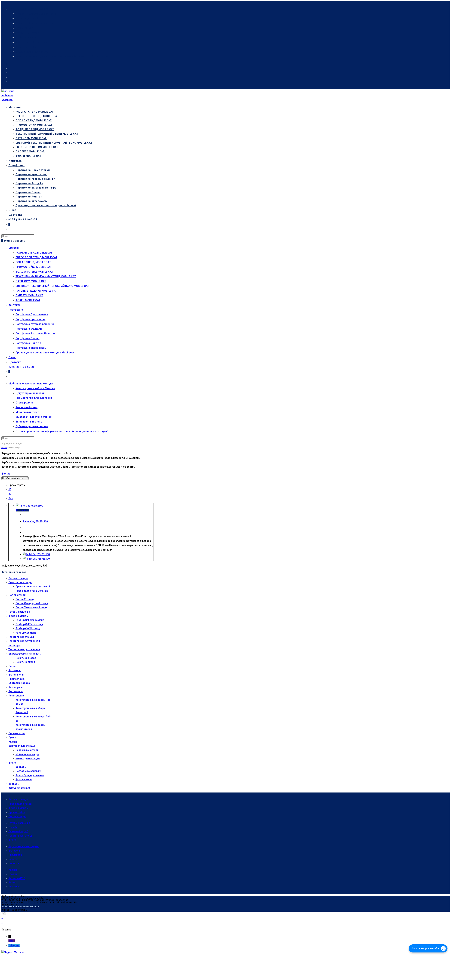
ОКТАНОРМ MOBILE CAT (31, 281)
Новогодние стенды (28, 758)
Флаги (12, 762)
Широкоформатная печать (24, 653)
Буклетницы (15, 691)
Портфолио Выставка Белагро (35, 333)
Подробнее (22, 510)
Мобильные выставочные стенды (30, 9)
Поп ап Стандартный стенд (32, 603)
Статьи (12, 874)
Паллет (12, 666)
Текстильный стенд (20, 835)
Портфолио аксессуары (31, 347)
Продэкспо (15, 854)
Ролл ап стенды (18, 578)
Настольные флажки (28, 771)
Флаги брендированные (30, 775)
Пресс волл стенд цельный (32, 590)
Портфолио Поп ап (27, 338)
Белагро (13, 859)
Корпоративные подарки (23, 846)
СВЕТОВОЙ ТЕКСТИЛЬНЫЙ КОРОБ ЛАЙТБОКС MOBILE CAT (52, 286)
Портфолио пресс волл (30, 319)
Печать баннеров (26, 657)
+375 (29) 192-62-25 (21, 366)
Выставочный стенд (29, 47)
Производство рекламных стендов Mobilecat (45, 352)
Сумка (12, 737)
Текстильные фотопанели (24, 649)
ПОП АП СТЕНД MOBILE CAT (33, 262)
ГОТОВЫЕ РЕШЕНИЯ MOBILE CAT (36, 290)
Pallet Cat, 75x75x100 (35, 521)
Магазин (14, 247)
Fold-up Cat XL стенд (28, 628)
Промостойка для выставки (34, 23)
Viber (11, 940)
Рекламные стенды (27, 750)
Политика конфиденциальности (20, 906)
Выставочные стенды (21, 745)
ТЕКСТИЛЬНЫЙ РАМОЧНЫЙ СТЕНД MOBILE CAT (46, 276)
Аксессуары (15, 687)
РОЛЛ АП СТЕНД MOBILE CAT (34, 252)
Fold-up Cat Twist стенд (29, 624)
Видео (12, 882)
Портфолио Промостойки (32, 314)
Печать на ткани (25, 662)
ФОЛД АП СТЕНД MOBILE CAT (34, 271)
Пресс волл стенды (20, 582)
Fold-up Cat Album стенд (30, 620)
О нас (12, 357)
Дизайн (12, 827)
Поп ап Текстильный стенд (32, 607)
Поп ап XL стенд (25, 599)
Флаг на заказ (24, 779)
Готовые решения (19, 611)
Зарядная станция (19, 787)
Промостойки (16, 678)
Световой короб (18, 831)
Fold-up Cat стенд (26, 632)
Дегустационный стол (30, 18)
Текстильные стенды (21, 637)
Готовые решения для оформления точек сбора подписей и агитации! (62, 56)
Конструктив (16, 695)
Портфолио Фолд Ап (29, 328)
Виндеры (21, 766)
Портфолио (15, 309)
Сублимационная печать (32, 51)
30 (9, 493)
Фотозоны (14, 670)
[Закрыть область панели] (3, 913)
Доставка (14, 362)
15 (9, 489)
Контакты (14, 305)
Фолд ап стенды (18, 616)
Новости (13, 863)
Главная (4, 448)
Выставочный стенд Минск (34, 42)
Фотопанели (16, 674)
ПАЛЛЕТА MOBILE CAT (29, 295)
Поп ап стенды (17, 595)
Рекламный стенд (28, 32)
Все (10, 498)
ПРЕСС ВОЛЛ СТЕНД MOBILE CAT (36, 257)
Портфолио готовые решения (35, 324)
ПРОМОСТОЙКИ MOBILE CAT (33, 267)
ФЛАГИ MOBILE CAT (28, 300)
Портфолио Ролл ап (28, 343)
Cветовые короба (19, 682)
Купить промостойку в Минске (36, 13)
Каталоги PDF (16, 878)
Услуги (12, 741)
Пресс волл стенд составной (33, 586)
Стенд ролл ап (25, 28)
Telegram (14, 945)
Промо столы (16, 733)
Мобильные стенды (27, 754)
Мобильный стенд (28, 37)
